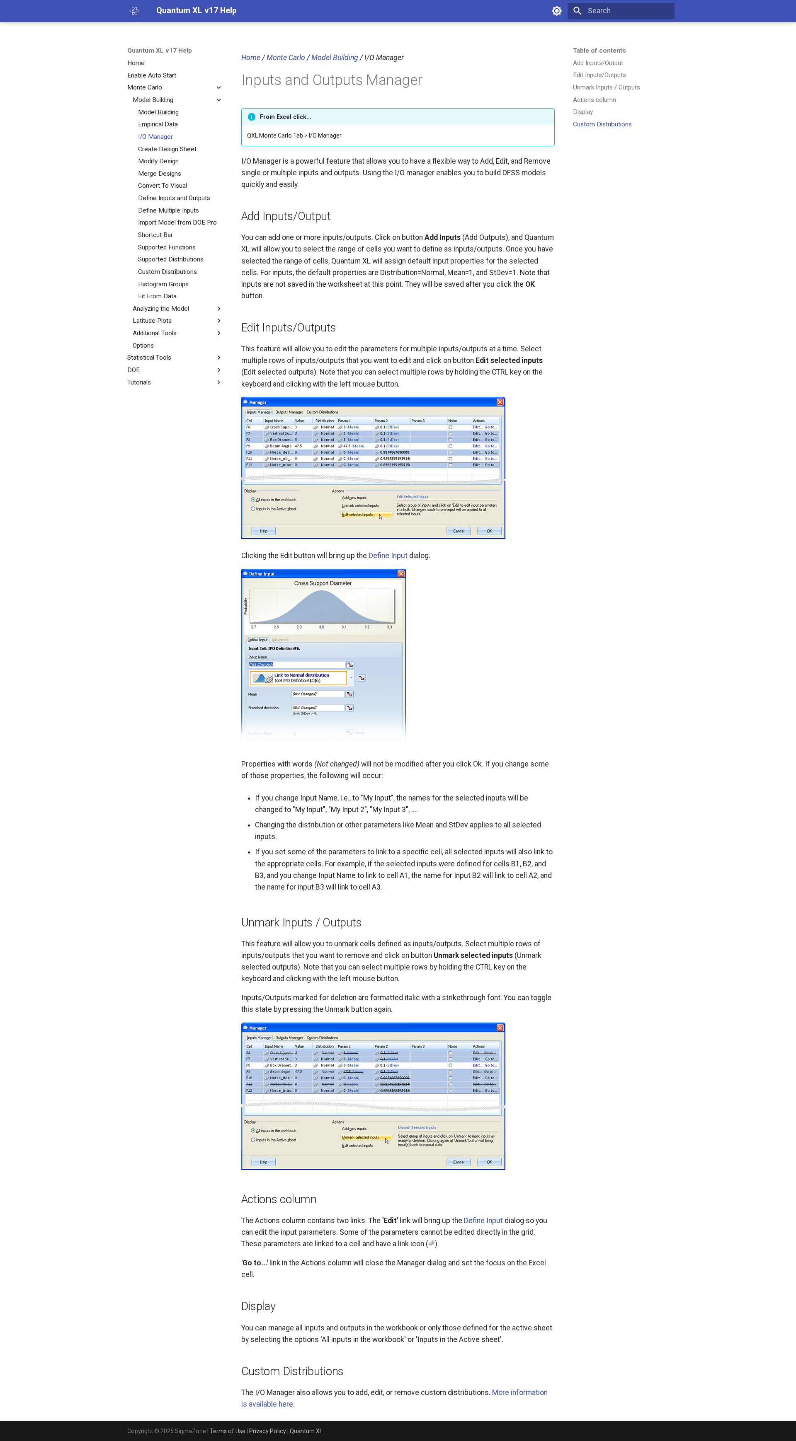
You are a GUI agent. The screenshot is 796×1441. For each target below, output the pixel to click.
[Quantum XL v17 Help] (135, 11)
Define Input (388, 555)
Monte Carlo (286, 57)
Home (250, 57)
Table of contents (599, 50)
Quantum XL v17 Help (159, 50)
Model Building (334, 57)
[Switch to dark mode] (557, 11)
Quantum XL (306, 1431)
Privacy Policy (267, 1431)
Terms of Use (227, 1431)
